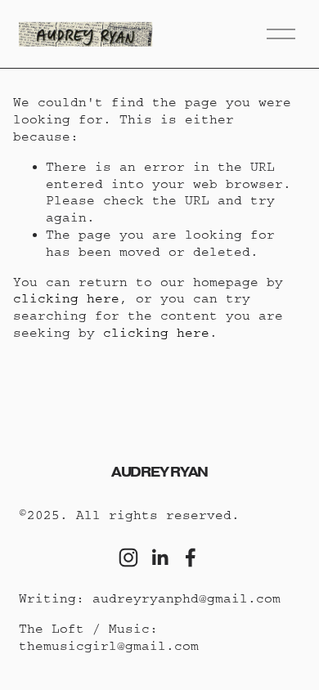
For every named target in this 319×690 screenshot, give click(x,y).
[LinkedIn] (159, 557)
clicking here (66, 298)
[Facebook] (190, 557)
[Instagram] (128, 557)
